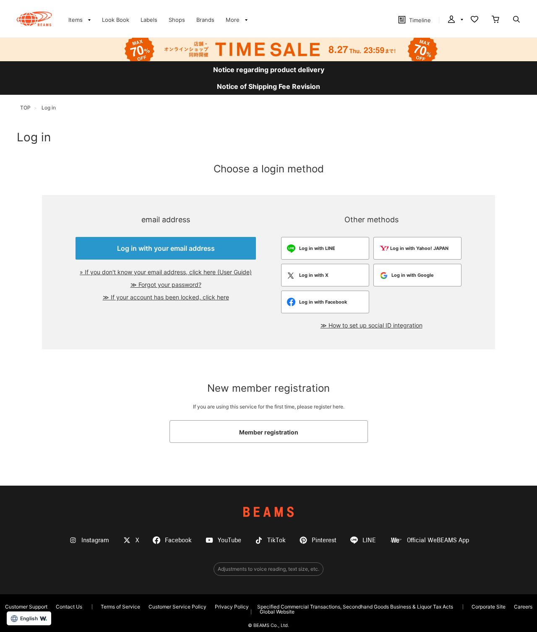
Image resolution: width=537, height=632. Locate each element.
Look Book (115, 19)
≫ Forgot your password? (165, 284)
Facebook (178, 540)
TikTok (276, 540)
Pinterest (324, 540)
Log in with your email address (166, 248)
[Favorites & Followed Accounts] (474, 20)
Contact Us (69, 606)
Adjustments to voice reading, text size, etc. (268, 569)
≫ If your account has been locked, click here (166, 297)
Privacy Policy (232, 606)
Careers (523, 606)
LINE (369, 540)
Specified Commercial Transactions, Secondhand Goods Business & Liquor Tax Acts (355, 606)
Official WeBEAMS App (438, 540)
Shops (177, 19)
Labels (149, 19)
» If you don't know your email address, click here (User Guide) (166, 272)
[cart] (495, 20)
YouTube (229, 540)
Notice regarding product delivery (268, 69)
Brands (205, 19)
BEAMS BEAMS (34, 18)
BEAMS (268, 512)
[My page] (454, 20)
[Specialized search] (516, 20)
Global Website (277, 612)
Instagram (95, 540)
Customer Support (26, 606)
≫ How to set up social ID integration (371, 325)
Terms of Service (120, 606)
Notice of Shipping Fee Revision (268, 86)
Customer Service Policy (177, 606)
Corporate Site (489, 606)
